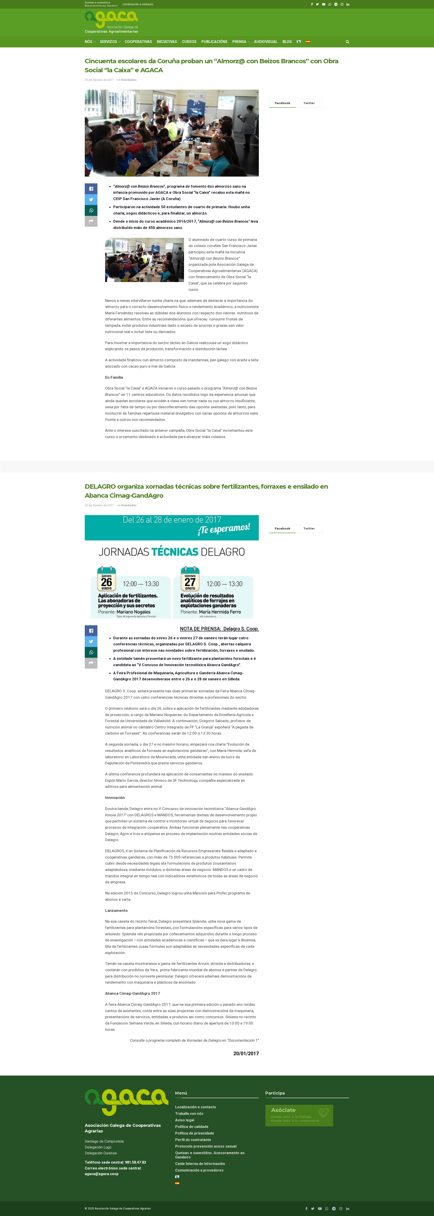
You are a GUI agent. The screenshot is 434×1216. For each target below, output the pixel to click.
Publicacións (214, 42)
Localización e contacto (138, 4)
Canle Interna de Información (200, 1164)
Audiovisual (266, 42)
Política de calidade (191, 1127)
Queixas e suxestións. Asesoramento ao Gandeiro (210, 1155)
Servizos (108, 42)
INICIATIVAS (167, 42)
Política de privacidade (194, 1133)
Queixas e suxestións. (101, 4)
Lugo (98, 1147)
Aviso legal (184, 1120)
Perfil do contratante (193, 1140)
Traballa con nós (189, 1113)
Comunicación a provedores (199, 1170)
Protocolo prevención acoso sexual (205, 1146)
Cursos (189, 42)
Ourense (101, 1153)
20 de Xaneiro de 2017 (99, 80)
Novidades (129, 80)
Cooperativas (138, 42)
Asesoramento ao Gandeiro (101, 5)
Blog (287, 42)
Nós (88, 42)
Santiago (104, 1141)
